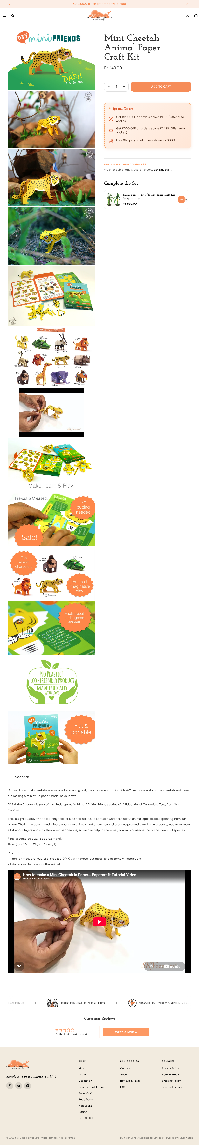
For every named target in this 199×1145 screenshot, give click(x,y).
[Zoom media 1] (51, 59)
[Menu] (4, 15)
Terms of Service (172, 1087)
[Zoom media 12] (51, 683)
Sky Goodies (129, 1061)
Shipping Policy (171, 1080)
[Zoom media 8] (51, 464)
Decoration (85, 1080)
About (124, 1074)
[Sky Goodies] (18, 1065)
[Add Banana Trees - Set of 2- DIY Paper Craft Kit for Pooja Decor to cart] (182, 199)
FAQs (123, 1087)
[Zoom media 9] (51, 519)
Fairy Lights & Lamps (91, 1087)
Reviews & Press (130, 1080)
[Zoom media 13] (51, 737)
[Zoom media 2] (51, 120)
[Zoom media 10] (51, 574)
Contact (125, 1068)
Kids (81, 1068)
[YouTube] (18, 1085)
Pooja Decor (86, 1099)
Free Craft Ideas (88, 1118)
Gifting (83, 1112)
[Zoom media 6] (51, 357)
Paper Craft (86, 1093)
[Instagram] (9, 1085)
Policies (168, 1061)
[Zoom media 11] (51, 628)
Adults (82, 1074)
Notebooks (85, 1105)
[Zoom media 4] (51, 236)
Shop (82, 1061)
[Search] (13, 15)
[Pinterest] (27, 1085)
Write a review (126, 1032)
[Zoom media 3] (51, 177)
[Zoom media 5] (51, 296)
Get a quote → (163, 169)
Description (20, 777)
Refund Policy (170, 1074)
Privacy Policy (170, 1068)
